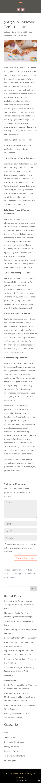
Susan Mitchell (11, 32)
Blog (30, 32)
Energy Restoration (12, 746)
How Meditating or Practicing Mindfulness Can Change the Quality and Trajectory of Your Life (20, 697)
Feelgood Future (10, 36)
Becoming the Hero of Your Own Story (20, 638)
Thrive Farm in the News (14, 756)
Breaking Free (10, 680)
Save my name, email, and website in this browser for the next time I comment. (20, 548)
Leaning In (8, 675)
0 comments (22, 36)
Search (33, 588)
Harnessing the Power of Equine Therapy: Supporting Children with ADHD (19, 604)
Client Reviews (10, 737)
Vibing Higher (10, 760)
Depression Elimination (14, 742)
